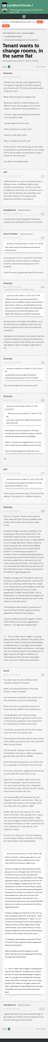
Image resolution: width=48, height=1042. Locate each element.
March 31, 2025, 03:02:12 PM (12, 176)
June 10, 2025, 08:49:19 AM (11, 511)
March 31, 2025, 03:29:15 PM (12, 214)
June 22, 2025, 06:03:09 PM (11, 674)
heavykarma (9, 210)
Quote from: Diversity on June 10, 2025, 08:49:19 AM (24, 853)
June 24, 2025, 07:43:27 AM (11, 1009)
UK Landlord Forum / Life (17, 7)
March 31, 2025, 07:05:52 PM (12, 362)
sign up (5, 26)
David (6, 670)
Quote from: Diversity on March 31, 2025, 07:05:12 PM (25, 479)
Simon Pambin (10, 233)
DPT (5, 172)
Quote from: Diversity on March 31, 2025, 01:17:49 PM (25, 244)
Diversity (7, 73)
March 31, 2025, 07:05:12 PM (12, 287)
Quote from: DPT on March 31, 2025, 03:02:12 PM (23, 295)
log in (40, 22)
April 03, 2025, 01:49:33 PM (11, 473)
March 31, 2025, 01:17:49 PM (12, 77)
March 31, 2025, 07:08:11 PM (12, 400)
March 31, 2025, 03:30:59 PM (12, 237)
